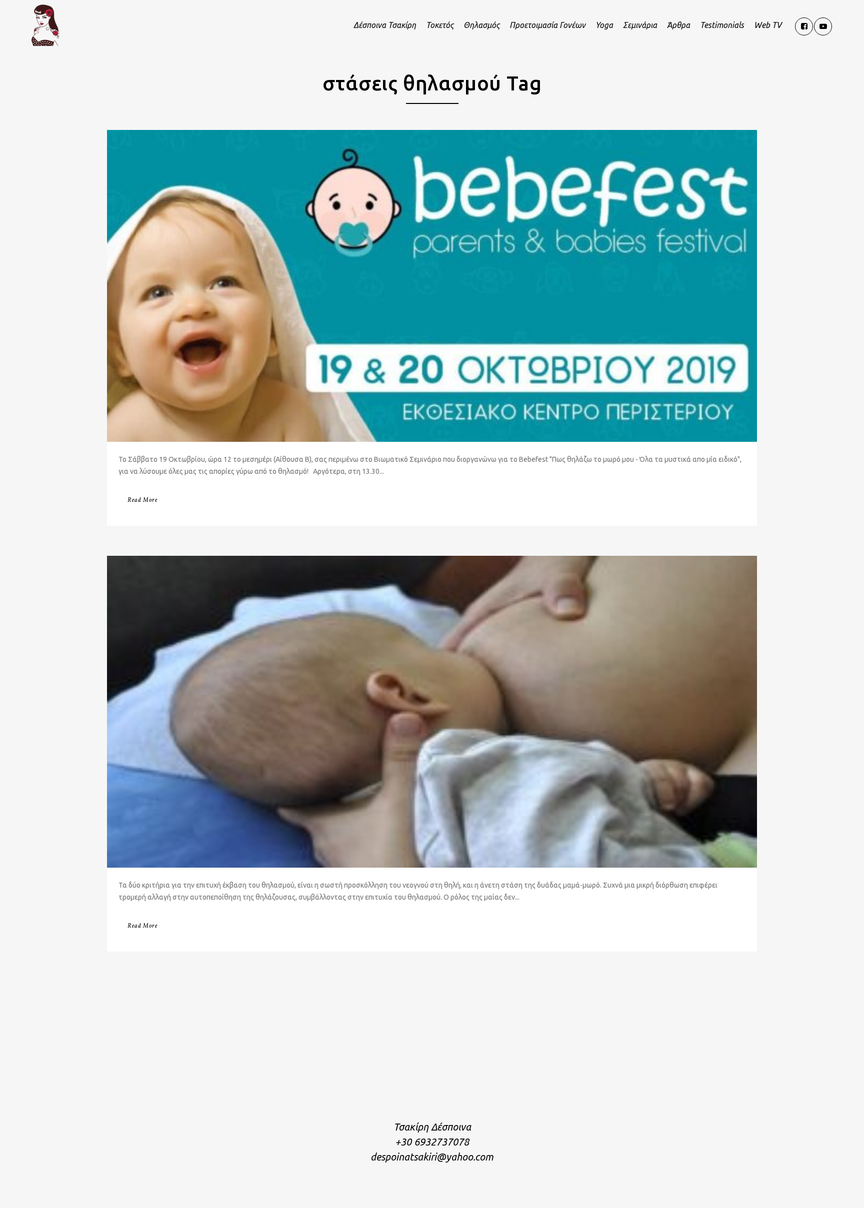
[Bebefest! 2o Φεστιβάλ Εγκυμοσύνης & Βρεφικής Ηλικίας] (432, 286)
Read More (143, 500)
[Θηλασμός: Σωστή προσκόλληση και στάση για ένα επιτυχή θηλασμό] (432, 712)
